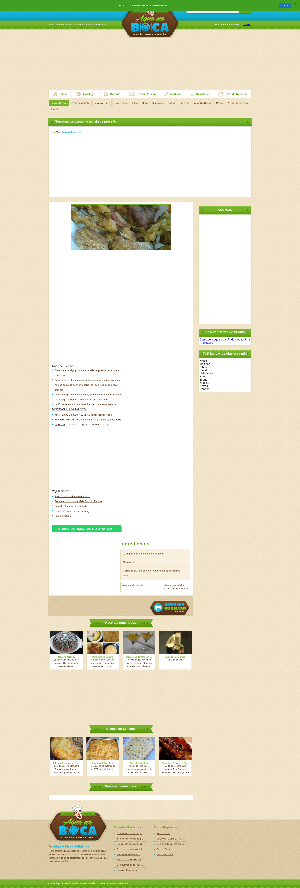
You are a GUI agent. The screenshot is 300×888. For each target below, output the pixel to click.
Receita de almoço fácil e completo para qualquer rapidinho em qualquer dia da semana (131, 859)
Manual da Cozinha (203, 103)
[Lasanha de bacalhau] (102, 748)
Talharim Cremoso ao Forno (66, 763)
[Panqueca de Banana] (102, 642)
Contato (115, 94)
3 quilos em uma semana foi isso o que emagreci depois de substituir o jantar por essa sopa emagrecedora (131, 844)
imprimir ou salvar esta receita (169, 608)
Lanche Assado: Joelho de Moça (72, 511)
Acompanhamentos (81, 103)
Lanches (171, 103)
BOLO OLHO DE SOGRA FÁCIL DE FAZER (171, 839)
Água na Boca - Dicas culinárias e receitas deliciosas (150, 19)
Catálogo (89, 94)
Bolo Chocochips (165, 854)
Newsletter (203, 94)
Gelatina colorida (66, 657)
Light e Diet (184, 103)
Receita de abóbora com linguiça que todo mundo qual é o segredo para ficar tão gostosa (131, 849)
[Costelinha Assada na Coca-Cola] (175, 748)
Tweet (247, 24)
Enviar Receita (146, 94)
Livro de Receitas (236, 94)
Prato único (56, 109)
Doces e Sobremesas (152, 103)
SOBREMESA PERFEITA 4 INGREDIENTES (148, 5)
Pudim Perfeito (63, 515)
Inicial (63, 94)
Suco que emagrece (175, 657)
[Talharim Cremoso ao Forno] (66, 748)
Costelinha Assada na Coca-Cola (175, 763)
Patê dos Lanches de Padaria (71, 506)
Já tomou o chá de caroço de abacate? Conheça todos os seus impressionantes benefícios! (131, 833)
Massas (219, 103)
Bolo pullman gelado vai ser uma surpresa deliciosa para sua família (131, 865)
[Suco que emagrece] (175, 642)
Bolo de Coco (163, 849)
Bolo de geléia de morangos (170, 844)
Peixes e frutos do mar (237, 103)
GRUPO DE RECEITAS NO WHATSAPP (86, 528)
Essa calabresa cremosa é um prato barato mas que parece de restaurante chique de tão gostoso (131, 870)
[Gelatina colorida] (66, 642)
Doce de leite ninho (139, 763)
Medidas (175, 94)
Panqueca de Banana (102, 657)
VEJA (285, 5)
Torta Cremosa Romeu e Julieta (72, 496)
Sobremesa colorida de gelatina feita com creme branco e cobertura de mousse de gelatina (131, 839)
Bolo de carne (163, 833)
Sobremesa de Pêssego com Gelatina (139, 657)
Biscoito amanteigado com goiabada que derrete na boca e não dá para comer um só (131, 854)
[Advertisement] (150, 65)
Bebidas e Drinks (102, 103)
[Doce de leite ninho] (139, 748)
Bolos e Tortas (120, 103)
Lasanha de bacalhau (102, 763)
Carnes (134, 103)
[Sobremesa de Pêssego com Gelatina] (139, 642)
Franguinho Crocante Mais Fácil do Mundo (78, 501)
